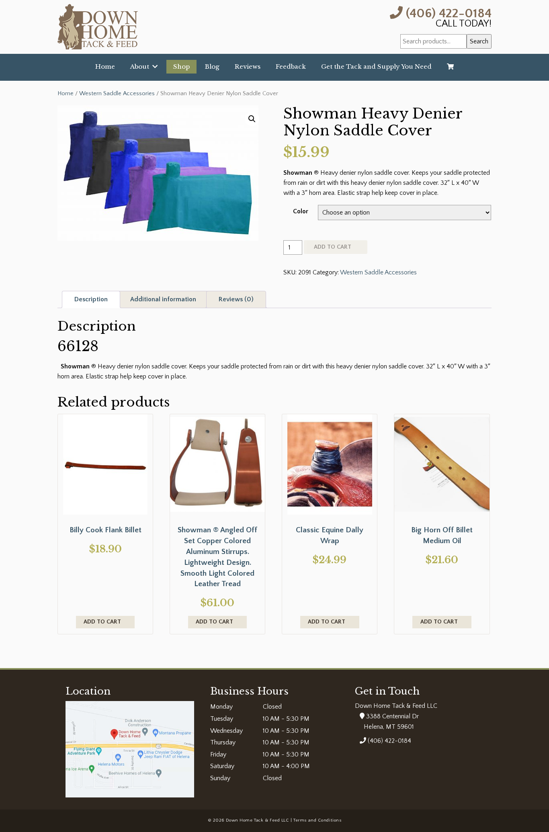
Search (479, 41)
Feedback (291, 66)
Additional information (163, 299)
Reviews (247, 66)
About (141, 66)
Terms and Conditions (317, 820)
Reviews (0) (236, 299)
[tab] (91, 300)
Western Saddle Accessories (117, 93)
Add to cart (332, 247)
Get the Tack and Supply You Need (376, 66)
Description (91, 299)
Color (300, 211)
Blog (212, 66)
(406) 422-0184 (447, 12)
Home (105, 66)
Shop (181, 66)
